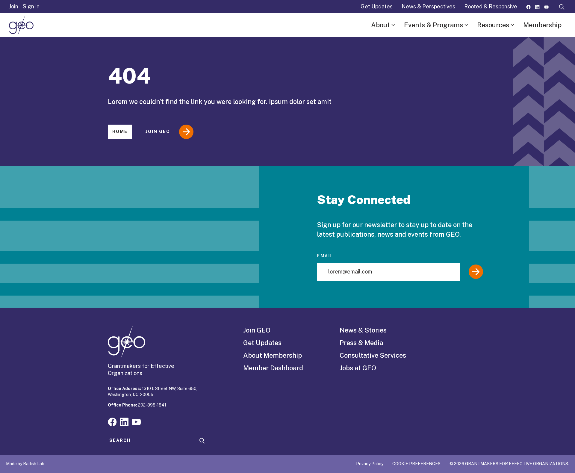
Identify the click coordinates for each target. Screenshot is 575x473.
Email (325, 255)
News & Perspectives (428, 6)
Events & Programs (433, 25)
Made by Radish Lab (25, 463)
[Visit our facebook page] (528, 6)
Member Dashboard (273, 368)
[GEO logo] (21, 25)
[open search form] (562, 6)
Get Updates (377, 6)
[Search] (202, 441)
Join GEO (158, 131)
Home (120, 131)
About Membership (272, 355)
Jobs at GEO (358, 368)
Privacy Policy (369, 463)
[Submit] (476, 272)
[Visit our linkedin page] (537, 6)
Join (13, 6)
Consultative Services (373, 355)
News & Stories (363, 330)
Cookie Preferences (416, 463)
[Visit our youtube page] (546, 6)
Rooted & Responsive (490, 6)
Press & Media (361, 343)
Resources (493, 25)
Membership (542, 25)
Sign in (31, 6)
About (380, 25)
